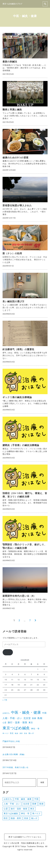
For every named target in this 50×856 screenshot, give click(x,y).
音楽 (25, 733)
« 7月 (5, 700)
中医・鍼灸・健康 (26, 712)
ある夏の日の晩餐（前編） (14, 754)
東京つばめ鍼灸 (16, 728)
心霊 (4, 723)
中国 (44, 713)
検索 (42, 782)
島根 (39, 718)
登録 (8, 652)
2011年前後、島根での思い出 (16, 767)
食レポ (31, 733)
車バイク (6, 733)
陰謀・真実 (19, 733)
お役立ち (6, 713)
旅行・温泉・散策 (17, 722)
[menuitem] (25, 743)
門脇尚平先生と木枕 (11, 741)
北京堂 (27, 718)
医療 (34, 718)
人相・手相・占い (12, 718)
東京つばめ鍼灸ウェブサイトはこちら (24, 837)
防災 (12, 733)
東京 (31, 722)
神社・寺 (35, 728)
